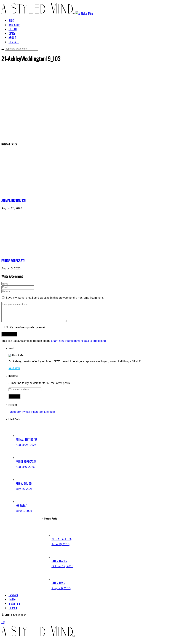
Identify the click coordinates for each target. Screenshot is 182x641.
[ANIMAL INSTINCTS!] (34, 192)
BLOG (11, 20)
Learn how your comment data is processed (78, 340)
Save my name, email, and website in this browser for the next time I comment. (55, 297)
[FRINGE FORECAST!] (34, 253)
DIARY (12, 33)
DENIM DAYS (58, 583)
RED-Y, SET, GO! (24, 483)
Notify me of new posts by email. (26, 327)
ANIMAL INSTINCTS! (13, 200)
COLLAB (13, 29)
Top (3, 622)
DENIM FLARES (59, 561)
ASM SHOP (14, 25)
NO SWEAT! (22, 505)
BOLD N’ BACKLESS (61, 539)
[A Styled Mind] (47, 13)
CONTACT (14, 42)
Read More (14, 368)
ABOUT (12, 37)
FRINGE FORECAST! (13, 260)
